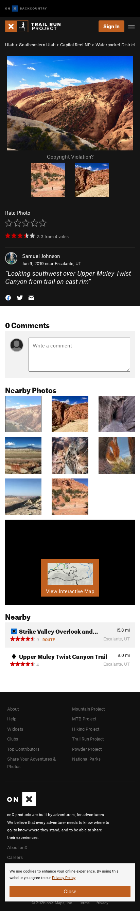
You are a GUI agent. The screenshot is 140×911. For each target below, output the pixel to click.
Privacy (101, 902)
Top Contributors (23, 749)
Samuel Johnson (41, 256)
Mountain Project (88, 709)
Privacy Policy (63, 878)
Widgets (15, 729)
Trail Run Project (88, 739)
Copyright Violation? (70, 156)
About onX (17, 847)
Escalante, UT (68, 263)
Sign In (111, 26)
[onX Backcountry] (26, 8)
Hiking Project (85, 729)
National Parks (86, 759)
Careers (15, 857)
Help (11, 718)
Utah (9, 44)
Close (70, 891)
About (13, 709)
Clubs (12, 739)
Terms (84, 902)
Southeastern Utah (37, 44)
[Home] (36, 26)
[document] (70, 882)
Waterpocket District (115, 44)
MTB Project (84, 718)
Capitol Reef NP (75, 44)
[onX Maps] (21, 804)
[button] (8, 297)
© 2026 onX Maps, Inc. (52, 902)
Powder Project (87, 749)
